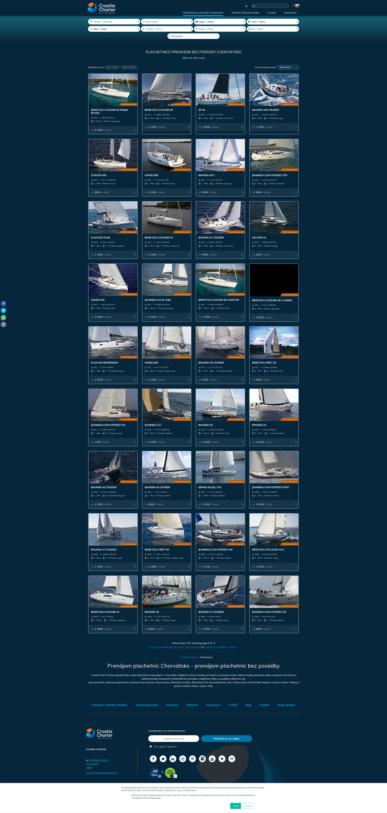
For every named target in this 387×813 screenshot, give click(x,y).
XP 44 (201, 109)
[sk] (295, 6)
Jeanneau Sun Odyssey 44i (215, 549)
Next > (224, 646)
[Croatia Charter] (101, 8)
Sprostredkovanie (245, 12)
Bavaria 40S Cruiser (265, 109)
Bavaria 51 (259, 424)
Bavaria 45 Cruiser (103, 486)
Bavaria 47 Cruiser (103, 549)
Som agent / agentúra (165, 746)
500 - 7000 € (113, 67)
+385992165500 (99, 759)
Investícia (172, 704)
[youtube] (212, 758)
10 (211, 646)
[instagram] (182, 758)
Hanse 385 (151, 175)
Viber (89, 767)
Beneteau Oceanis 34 (159, 237)
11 (216, 646)
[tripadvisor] (231, 758)
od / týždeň (101, 129)
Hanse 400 (151, 362)
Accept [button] (235, 806)
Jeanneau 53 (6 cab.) (158, 299)
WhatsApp (92, 763)
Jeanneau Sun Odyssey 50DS (270, 486)
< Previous (164, 646)
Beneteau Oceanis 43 (105, 611)
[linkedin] (172, 758)
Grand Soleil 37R (209, 486)
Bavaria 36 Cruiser (211, 362)
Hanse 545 (98, 299)
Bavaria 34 (152, 611)
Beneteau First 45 (157, 549)
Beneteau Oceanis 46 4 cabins (272, 299)
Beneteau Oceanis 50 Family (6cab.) (109, 111)
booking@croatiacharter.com (101, 772)
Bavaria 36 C (206, 175)
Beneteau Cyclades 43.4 (268, 549)
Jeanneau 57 (153, 424)
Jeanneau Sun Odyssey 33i (108, 424)
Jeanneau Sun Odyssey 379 (269, 175)
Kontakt (290, 12)
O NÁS (272, 12)
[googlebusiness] (202, 758)
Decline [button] (248, 806)
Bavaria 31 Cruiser (211, 611)
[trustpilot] (222, 758)
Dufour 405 (98, 175)
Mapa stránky (286, 704)
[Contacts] (245, 6)
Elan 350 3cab (100, 237)
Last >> (233, 646)
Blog (248, 704)
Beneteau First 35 (264, 362)
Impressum (213, 704)
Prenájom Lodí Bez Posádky (203, 12)
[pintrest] (192, 758)
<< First (153, 646)
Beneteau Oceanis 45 (159, 109)
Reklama (192, 704)
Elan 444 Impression (104, 362)
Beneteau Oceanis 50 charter (218, 299)
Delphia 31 (259, 237)
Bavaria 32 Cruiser (211, 237)
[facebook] (153, 758)
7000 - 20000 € (129, 67)
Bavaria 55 (205, 424)
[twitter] (163, 758)
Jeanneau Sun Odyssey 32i (269, 611)
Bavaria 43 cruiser (157, 486)
